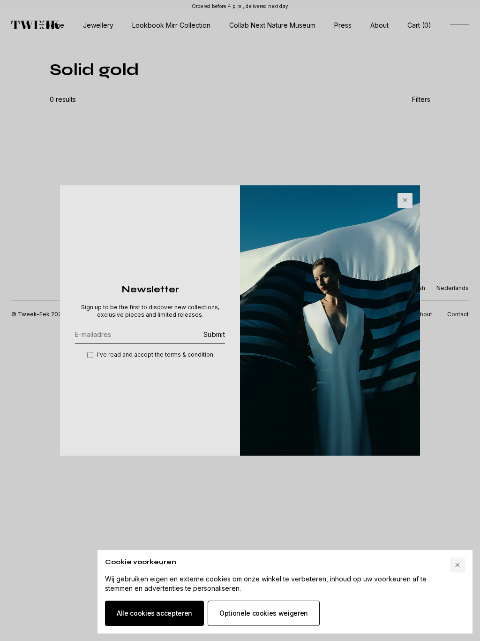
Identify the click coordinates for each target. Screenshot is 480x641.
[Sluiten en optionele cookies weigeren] (457, 564)
